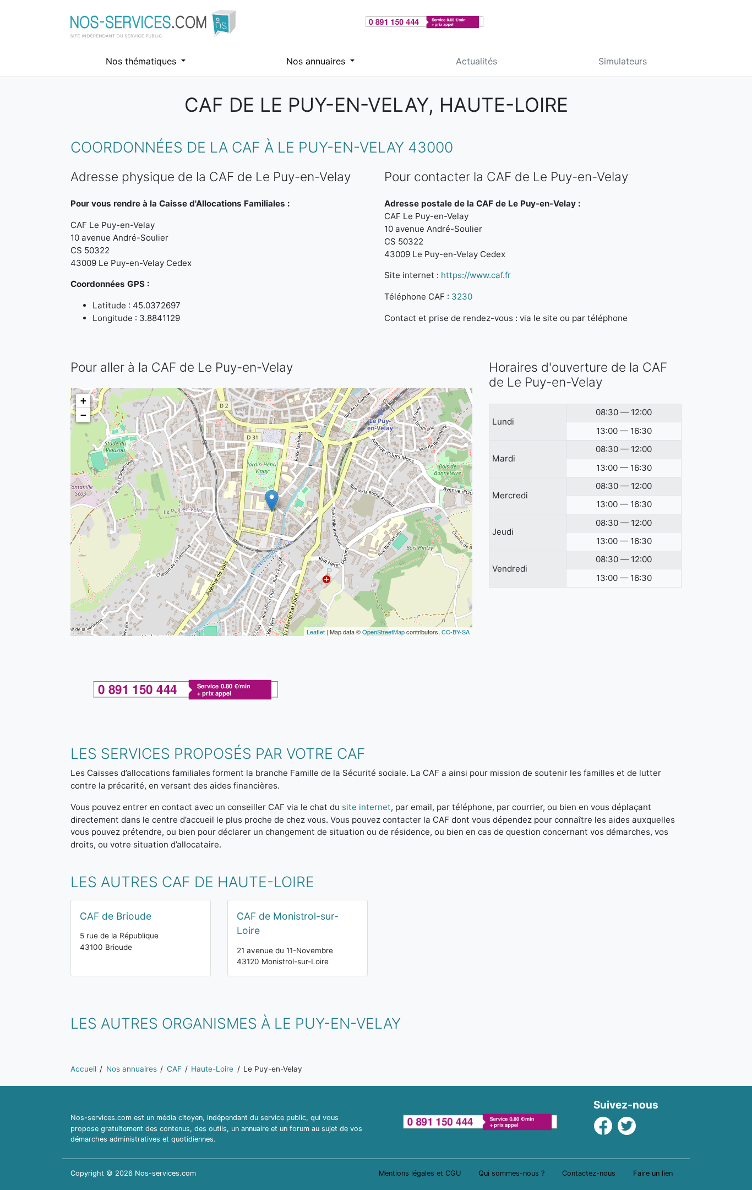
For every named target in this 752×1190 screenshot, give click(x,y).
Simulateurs (622, 61)
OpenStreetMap (383, 631)
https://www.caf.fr (476, 275)
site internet (366, 807)
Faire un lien (653, 1173)
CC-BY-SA (456, 631)
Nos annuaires (317, 61)
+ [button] (83, 400)
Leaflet (316, 631)
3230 (461, 296)
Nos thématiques (142, 61)
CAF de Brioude (115, 916)
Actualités (476, 61)
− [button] (83, 415)
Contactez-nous (588, 1173)
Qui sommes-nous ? (511, 1173)
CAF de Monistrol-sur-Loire (288, 923)
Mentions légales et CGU (420, 1173)
